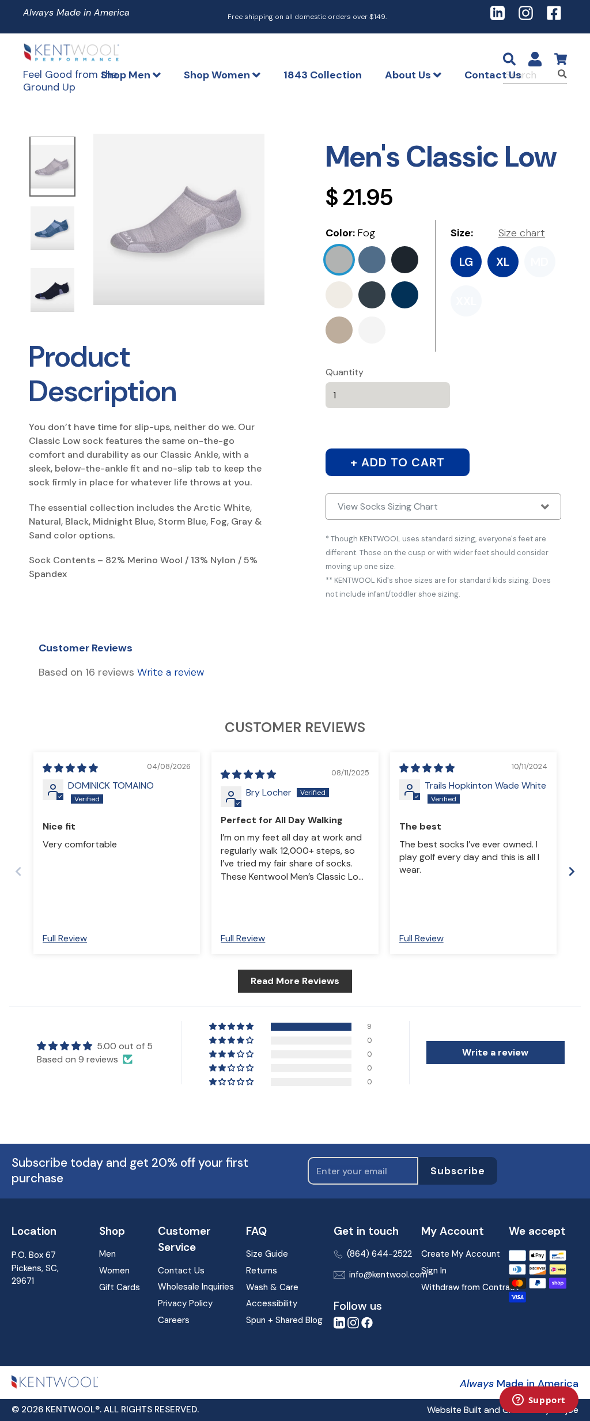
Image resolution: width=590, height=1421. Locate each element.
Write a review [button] (495, 1052)
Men (107, 1254)
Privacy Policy (185, 1303)
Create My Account (456, 1254)
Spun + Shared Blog (281, 1320)
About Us (409, 75)
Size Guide (267, 1254)
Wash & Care (272, 1287)
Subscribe (457, 1171)
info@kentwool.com (376, 1274)
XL (502, 261)
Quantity (345, 372)
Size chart (521, 233)
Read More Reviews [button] (295, 981)
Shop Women (218, 75)
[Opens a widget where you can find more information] (538, 1400)
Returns (261, 1270)
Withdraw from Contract (456, 1287)
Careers (174, 1320)
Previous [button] (20, 229)
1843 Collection (322, 75)
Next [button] (84, 229)
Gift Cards (119, 1287)
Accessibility (271, 1303)
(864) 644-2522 (375, 1254)
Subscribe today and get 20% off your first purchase (130, 1170)
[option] (52, 167)
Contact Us (492, 75)
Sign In (434, 1270)
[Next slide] (571, 871)
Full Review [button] (65, 938)
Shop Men (127, 75)
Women (114, 1270)
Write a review (170, 672)
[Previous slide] (18, 871)
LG (466, 261)
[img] (70, 768)
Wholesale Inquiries (193, 1286)
